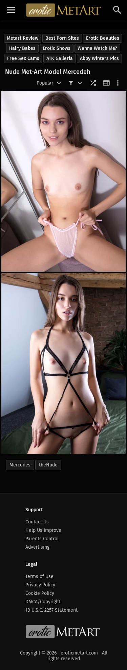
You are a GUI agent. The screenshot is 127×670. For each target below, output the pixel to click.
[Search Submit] (117, 10)
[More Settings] (118, 83)
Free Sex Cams (23, 58)
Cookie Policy (39, 593)
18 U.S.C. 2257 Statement (51, 610)
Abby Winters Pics (99, 58)
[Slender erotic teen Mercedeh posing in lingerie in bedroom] (63, 363)
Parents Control (42, 539)
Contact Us (37, 522)
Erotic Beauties (102, 38)
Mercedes (19, 465)
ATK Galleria (59, 58)
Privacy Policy (40, 585)
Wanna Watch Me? (97, 48)
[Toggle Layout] (106, 83)
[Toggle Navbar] (11, 10)
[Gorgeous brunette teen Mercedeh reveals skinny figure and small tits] (63, 181)
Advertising (37, 547)
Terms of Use (39, 576)
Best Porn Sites (62, 38)
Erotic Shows (56, 48)
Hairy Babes (22, 48)
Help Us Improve (43, 530)
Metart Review (22, 38)
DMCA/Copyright (42, 602)
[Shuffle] (93, 83)
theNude (48, 465)
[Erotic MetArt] (64, 10)
